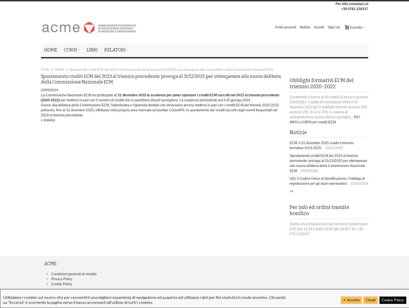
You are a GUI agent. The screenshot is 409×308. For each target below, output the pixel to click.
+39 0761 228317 (354, 9)
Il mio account (285, 27)
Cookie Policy (61, 284)
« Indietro (48, 120)
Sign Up (334, 27)
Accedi (319, 27)
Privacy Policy (61, 279)
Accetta (352, 300)
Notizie (305, 27)
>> (292, 191)
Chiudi (371, 300)
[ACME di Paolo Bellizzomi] (89, 27)
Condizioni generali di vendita (74, 274)
